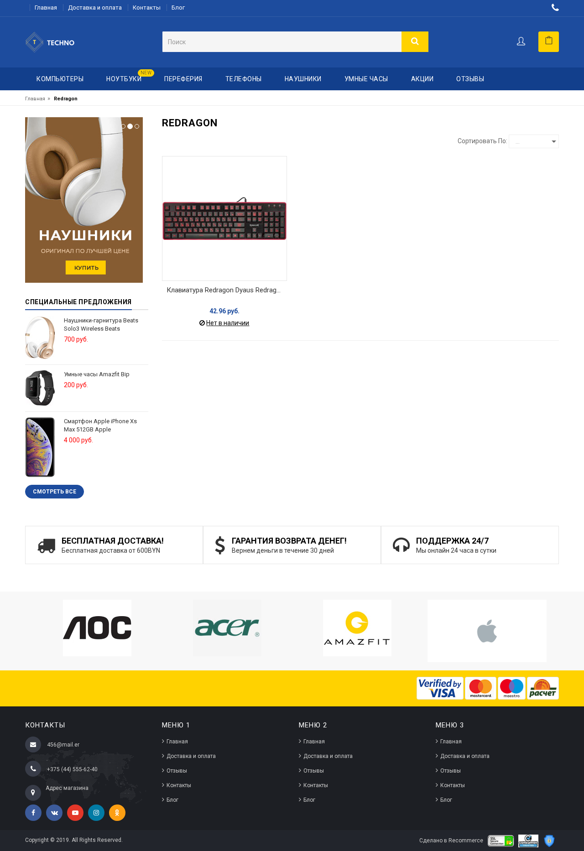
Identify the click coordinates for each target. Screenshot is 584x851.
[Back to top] (567, 830)
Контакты (147, 7)
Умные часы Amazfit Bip (97, 374)
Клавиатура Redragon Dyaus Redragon (225, 290)
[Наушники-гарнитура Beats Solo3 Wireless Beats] (40, 337)
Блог (178, 7)
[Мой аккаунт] (521, 41)
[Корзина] (548, 41)
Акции (422, 79)
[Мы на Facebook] (33, 812)
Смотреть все (54, 491)
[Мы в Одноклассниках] (117, 812)
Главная (46, 7)
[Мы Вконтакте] (54, 812)
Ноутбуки (128, 76)
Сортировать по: (482, 141)
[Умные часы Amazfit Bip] (40, 387)
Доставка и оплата (95, 7)
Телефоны (243, 79)
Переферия (183, 79)
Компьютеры (59, 79)
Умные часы (366, 79)
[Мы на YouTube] (75, 812)
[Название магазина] (64, 41)
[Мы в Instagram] (96, 812)
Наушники (303, 79)
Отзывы (470, 79)
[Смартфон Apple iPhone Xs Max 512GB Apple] (40, 446)
